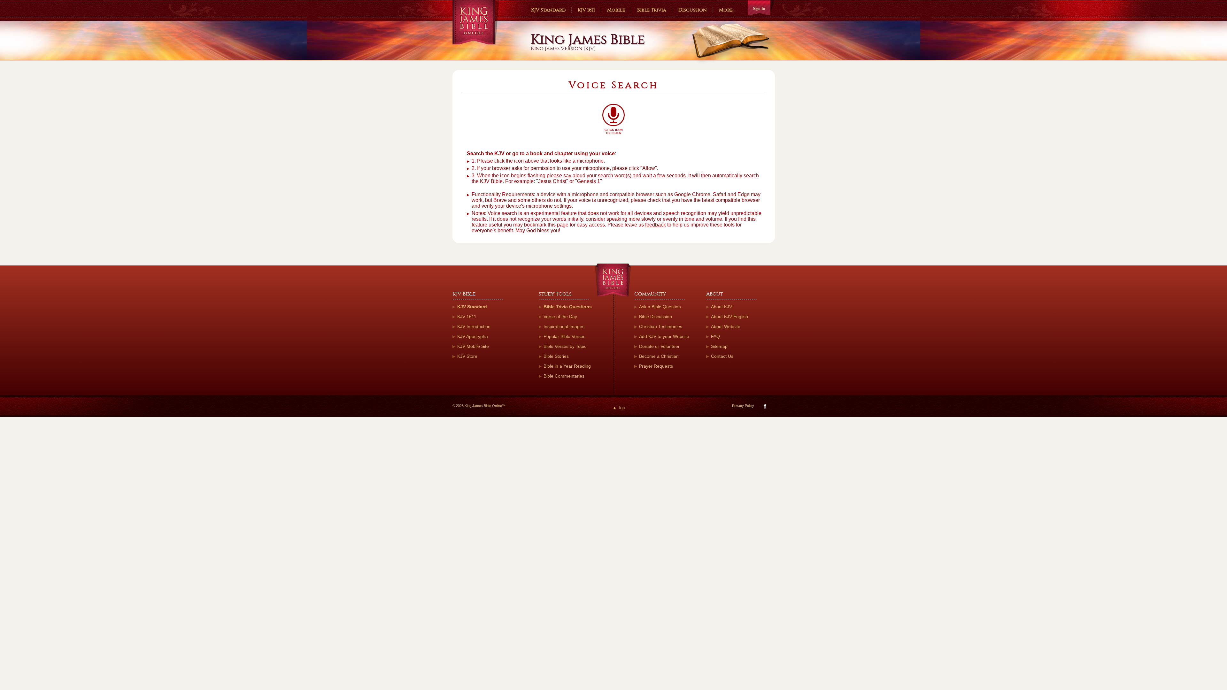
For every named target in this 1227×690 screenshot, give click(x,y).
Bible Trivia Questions (568, 306)
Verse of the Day (560, 316)
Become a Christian (659, 356)
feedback (655, 224)
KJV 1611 (586, 10)
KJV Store (467, 356)
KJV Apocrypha (472, 336)
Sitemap (719, 346)
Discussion (692, 10)
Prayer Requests (656, 366)
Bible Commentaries (564, 376)
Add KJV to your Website (664, 336)
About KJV (721, 306)
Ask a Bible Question (660, 306)
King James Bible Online (475, 22)
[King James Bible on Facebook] (764, 407)
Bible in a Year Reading (567, 366)
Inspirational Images (564, 326)
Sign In (759, 8)
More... (727, 10)
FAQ (715, 336)
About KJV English (729, 316)
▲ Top (619, 407)
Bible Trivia (651, 10)
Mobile (616, 10)
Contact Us (722, 356)
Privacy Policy (743, 406)
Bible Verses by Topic (565, 346)
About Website (725, 326)
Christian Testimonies (660, 326)
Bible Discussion (655, 316)
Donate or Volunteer (659, 346)
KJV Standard (548, 10)
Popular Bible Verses (564, 336)
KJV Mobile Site (473, 346)
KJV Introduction (473, 326)
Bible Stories (556, 356)
